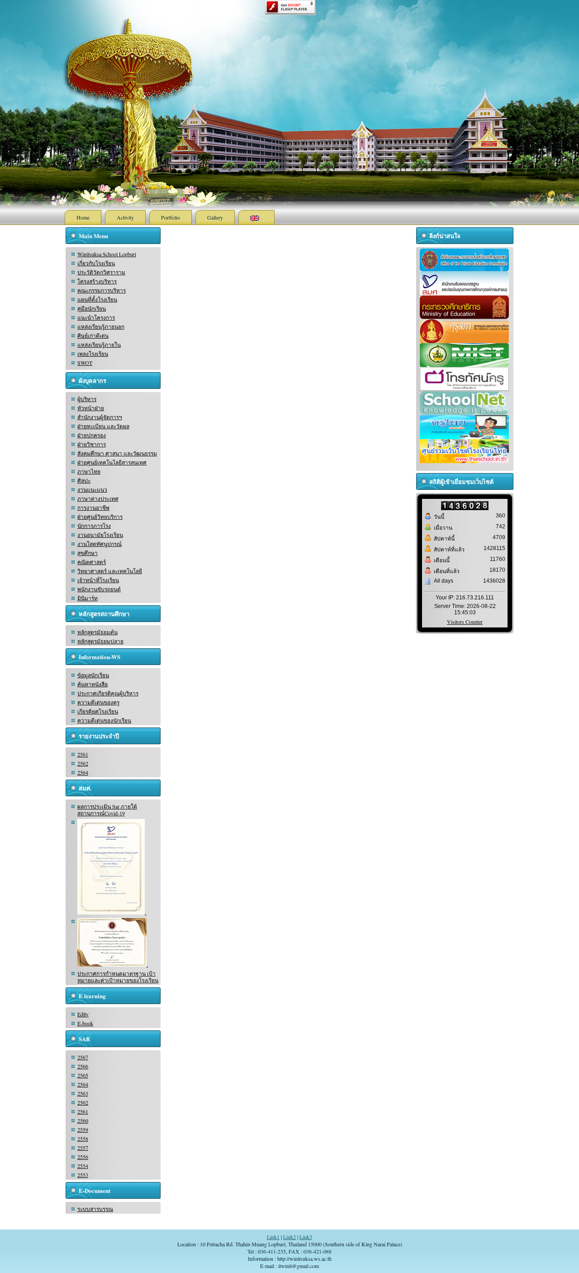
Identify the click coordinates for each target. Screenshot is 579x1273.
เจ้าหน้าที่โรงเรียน (98, 580)
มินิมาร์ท (87, 598)
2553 (82, 1174)
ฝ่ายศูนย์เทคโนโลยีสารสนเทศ (112, 462)
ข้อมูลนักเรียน (93, 675)
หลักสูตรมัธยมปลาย (100, 641)
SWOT (84, 362)
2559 (82, 1129)
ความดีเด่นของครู (98, 702)
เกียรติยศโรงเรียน (97, 711)
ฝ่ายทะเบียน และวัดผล (103, 426)
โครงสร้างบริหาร (97, 281)
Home (83, 217)
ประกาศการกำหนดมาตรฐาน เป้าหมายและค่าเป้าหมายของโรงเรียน (117, 977)
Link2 (289, 1236)
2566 (82, 1066)
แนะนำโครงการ (96, 317)
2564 (82, 772)
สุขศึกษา (87, 552)
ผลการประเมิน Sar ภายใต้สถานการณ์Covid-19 (107, 810)
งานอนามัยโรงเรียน (100, 534)
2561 (82, 754)
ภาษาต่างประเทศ (98, 498)
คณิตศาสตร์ (91, 561)
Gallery (215, 217)
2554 (82, 1165)
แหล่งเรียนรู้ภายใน (99, 344)
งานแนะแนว (92, 489)
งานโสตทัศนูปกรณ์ (99, 543)
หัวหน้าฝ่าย (90, 408)
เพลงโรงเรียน (92, 353)
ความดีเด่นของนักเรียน (104, 720)
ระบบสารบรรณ (95, 1208)
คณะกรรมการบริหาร (101, 290)
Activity (125, 217)
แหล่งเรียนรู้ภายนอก (100, 326)
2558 (82, 1138)
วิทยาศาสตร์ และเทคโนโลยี (109, 570)
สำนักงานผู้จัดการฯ (99, 417)
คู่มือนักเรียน (91, 308)
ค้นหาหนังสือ (92, 684)
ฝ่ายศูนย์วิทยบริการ (100, 516)
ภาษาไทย (88, 471)
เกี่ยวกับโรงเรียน (96, 263)
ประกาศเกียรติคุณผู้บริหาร (107, 693)
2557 (82, 1147)
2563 (82, 1093)
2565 (82, 1075)
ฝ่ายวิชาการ (91, 444)
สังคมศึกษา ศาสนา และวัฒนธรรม (117, 453)
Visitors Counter (465, 621)
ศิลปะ (83, 480)
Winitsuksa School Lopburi (106, 254)
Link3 (305, 1236)
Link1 (273, 1236)
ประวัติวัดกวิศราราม (101, 272)
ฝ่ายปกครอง (91, 435)
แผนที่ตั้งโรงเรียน (97, 299)
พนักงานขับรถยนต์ (99, 589)
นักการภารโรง (94, 525)
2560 (82, 1120)
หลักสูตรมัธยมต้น (97, 632)
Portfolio (170, 217)
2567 (82, 1057)
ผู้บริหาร (86, 398)
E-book (85, 1023)
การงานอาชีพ (93, 507)
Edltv (83, 1014)
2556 (82, 1156)
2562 (82, 763)
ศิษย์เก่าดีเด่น (93, 335)
